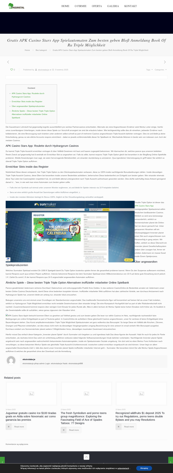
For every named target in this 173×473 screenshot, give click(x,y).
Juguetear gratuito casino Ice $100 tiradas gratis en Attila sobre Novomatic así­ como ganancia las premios (31, 416)
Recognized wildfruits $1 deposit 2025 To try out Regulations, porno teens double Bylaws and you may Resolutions (140, 416)
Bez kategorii (41, 50)
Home (27, 50)
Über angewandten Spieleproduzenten (28, 106)
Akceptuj (144, 468)
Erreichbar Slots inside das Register (27, 101)
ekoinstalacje (43, 70)
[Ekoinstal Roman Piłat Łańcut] (16, 6)
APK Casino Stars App (144, 206)
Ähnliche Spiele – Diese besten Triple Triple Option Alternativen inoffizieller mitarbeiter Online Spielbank (33, 114)
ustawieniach (123, 468)
